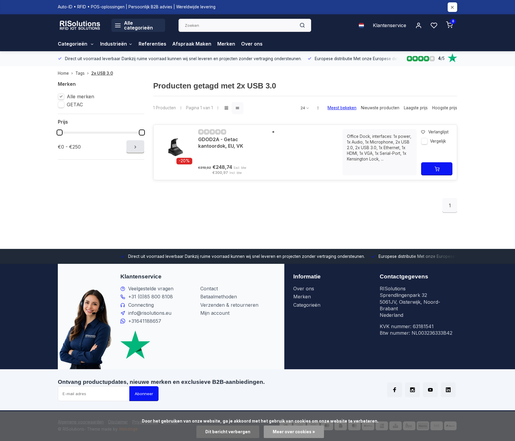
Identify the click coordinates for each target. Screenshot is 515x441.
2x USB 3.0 (102, 73)
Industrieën (113, 44)
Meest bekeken (342, 107)
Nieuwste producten (380, 107)
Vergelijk (438, 141)
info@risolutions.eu (149, 313)
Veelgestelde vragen (150, 289)
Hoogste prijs (444, 107)
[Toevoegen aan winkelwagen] (436, 168)
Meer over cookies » (294, 431)
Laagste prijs (416, 107)
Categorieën (73, 44)
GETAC (75, 104)
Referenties (152, 44)
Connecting (141, 305)
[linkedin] (448, 389)
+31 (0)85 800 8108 (150, 297)
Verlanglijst (438, 132)
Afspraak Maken (191, 44)
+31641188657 (144, 321)
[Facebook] (394, 389)
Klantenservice (389, 25)
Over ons (252, 44)
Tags (80, 73)
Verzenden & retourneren (229, 305)
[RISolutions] (80, 25)
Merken (226, 44)
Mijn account (214, 313)
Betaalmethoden (218, 297)
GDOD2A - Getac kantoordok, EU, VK (220, 142)
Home (63, 73)
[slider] (60, 132)
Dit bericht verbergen (227, 431)
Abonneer (144, 393)
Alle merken (80, 96)
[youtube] (430, 389)
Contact (209, 289)
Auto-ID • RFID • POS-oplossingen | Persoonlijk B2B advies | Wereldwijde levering (136, 6)
